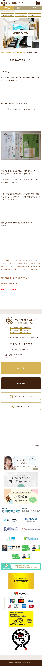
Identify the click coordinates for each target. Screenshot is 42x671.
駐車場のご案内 (23, 406)
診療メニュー (21, 8)
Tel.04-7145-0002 (21, 344)
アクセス (35, 8)
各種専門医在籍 (7, 15)
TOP (2, 52)
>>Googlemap (36, 445)
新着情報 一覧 (10, 52)
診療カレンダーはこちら (23, 396)
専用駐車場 (21, 15)
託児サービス (34, 15)
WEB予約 (7, 8)
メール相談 (21, 383)
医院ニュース (21, 52)
